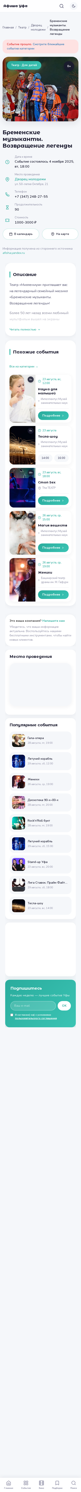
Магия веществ (52, 525)
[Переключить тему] (74, 6)
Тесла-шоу (48, 436)
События (26, 1487)
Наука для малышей (47, 391)
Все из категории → (24, 366)
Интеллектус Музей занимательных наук (54, 401)
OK (64, 1006)
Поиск (73, 1487)
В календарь (23, 234)
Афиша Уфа (15, 6)
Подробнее (51, 416)
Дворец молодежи (38, 27)
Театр (22, 27)
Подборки (57, 1487)
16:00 (61, 458)
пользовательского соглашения (36, 1018)
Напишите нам (53, 621)
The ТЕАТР (49, 488)
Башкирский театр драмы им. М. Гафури (54, 580)
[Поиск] (61, 6)
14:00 (45, 458)
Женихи (45, 572)
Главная (8, 27)
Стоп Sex (47, 482)
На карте (62, 234)
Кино (41, 1487)
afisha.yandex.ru (14, 253)
